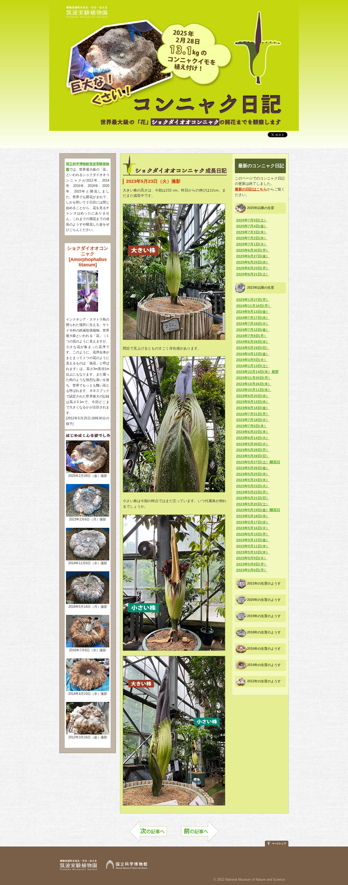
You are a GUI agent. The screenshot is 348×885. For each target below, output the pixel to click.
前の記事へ (200, 834)
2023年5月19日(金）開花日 (258, 510)
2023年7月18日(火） (253, 420)
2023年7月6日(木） (251, 426)
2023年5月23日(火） (253, 486)
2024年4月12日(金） (253, 354)
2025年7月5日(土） (251, 220)
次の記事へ (148, 834)
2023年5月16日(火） (253, 528)
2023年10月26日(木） (254, 384)
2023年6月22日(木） (253, 432)
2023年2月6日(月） (251, 570)
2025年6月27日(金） (253, 256)
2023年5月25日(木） (253, 474)
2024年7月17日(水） (253, 318)
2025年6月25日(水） (253, 262)
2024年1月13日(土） (253, 366)
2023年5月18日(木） (253, 516)
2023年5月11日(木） (253, 546)
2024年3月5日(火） (251, 360)
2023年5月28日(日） (253, 456)
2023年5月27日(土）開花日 (258, 462)
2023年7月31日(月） (253, 414)
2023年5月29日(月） (253, 450)
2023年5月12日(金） (253, 540)
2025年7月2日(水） (251, 238)
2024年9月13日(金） (253, 312)
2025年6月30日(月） (253, 250)
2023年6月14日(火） (253, 438)
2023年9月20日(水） (253, 396)
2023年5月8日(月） (251, 564)
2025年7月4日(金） (251, 226)
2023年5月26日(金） (253, 468)
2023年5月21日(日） (253, 498)
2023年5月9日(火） (251, 558)
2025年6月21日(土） (253, 274)
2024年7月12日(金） (253, 330)
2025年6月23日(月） (253, 268)
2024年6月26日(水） (253, 342)
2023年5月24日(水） (253, 480)
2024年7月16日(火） (253, 324)
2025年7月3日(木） (251, 232)
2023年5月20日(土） (253, 504)
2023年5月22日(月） (253, 492)
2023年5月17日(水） (253, 522)
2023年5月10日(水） (253, 552)
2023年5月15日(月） (253, 534)
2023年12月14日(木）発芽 (257, 372)
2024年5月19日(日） (253, 348)
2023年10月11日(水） (254, 390)
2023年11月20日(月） (254, 378)
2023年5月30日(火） (253, 444)
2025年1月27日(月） (253, 300)
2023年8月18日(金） (253, 408)
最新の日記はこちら (251, 189)
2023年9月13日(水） (253, 402)
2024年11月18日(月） (254, 306)
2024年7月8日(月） (251, 336)
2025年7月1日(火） (251, 244)
